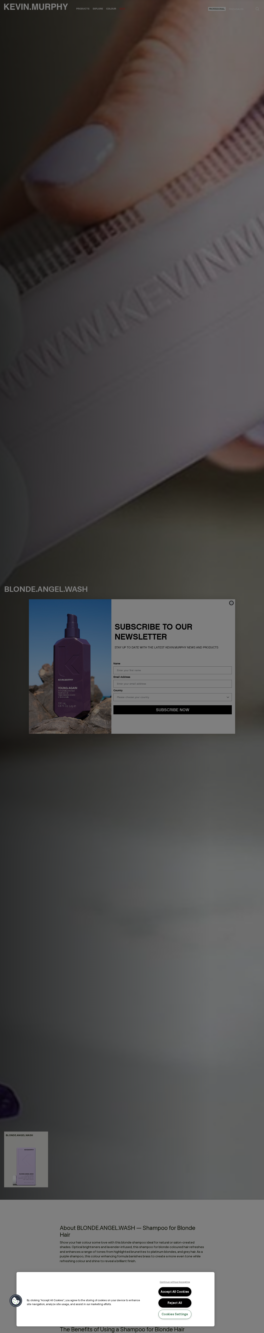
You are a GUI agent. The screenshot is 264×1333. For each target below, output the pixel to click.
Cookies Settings (175, 1314)
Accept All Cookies (175, 1292)
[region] (115, 1299)
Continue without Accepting (175, 1282)
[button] (15, 1300)
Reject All (175, 1303)
